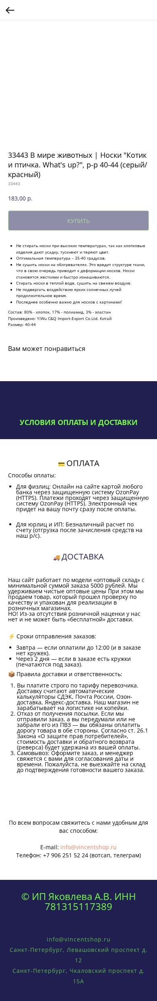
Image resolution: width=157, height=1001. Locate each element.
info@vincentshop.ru (88, 847)
